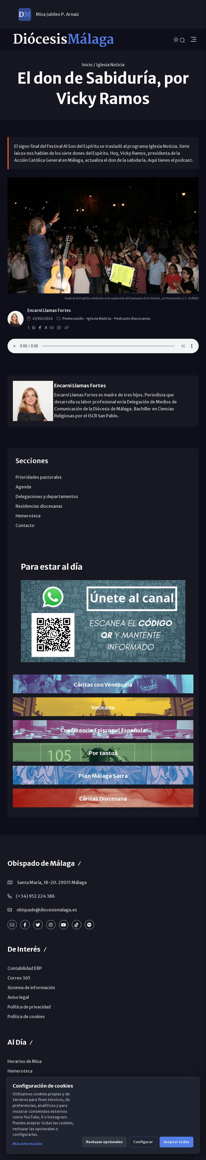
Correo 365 (19, 978)
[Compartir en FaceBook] (41, 327)
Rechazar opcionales (104, 1142)
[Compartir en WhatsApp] (34, 327)
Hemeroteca (28, 515)
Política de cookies (26, 1016)
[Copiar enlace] (67, 327)
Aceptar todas (176, 1142)
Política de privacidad (29, 1007)
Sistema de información (31, 987)
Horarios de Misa (25, 1061)
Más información (27, 1143)
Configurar (143, 1142)
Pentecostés (73, 318)
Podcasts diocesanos (132, 318)
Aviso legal (18, 997)
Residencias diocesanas (39, 506)
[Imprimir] (59, 327)
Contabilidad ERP (25, 968)
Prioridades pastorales (39, 477)
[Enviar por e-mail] (52, 327)
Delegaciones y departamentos (47, 496)
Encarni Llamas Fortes (49, 310)
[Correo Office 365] (12, 924)
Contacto (25, 525)
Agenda (23, 486)
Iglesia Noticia (110, 64)
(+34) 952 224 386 (35, 896)
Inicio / (88, 64)
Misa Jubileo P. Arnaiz (57, 14)
